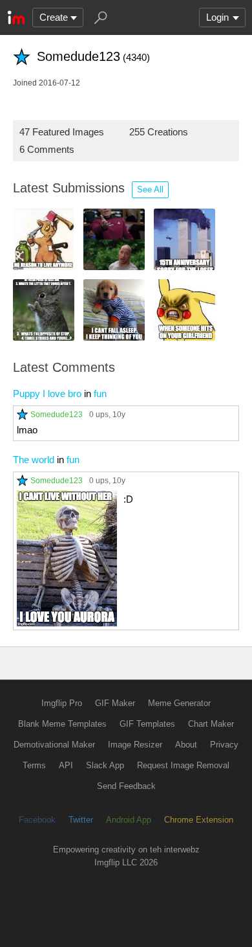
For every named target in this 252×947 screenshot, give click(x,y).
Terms (34, 765)
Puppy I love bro (47, 393)
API (66, 765)
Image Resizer (135, 744)
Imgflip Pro (61, 703)
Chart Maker (211, 724)
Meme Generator (179, 703)
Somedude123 (56, 414)
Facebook (37, 820)
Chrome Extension (198, 820)
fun (100, 393)
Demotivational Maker (54, 744)
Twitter (80, 820)
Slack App (105, 765)
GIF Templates (147, 724)
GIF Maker (115, 703)
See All (150, 189)
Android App (128, 820)
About (186, 744)
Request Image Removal (183, 765)
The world (33, 459)
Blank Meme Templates (62, 724)
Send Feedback (126, 786)
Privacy (224, 744)
